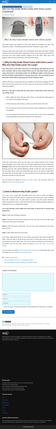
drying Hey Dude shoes (29, 180)
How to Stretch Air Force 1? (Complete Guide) (18, 260)
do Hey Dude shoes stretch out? (29, 250)
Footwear (7, 257)
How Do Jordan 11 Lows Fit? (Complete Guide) (13, 388)
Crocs (3, 410)
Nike (3, 397)
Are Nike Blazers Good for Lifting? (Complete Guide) (20, 262)
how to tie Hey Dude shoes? (15, 182)
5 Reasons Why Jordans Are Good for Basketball (13, 389)
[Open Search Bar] (50, 1)
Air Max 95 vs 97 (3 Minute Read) (10, 384)
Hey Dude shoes (7, 195)
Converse (4, 413)
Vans (3, 407)
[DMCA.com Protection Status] (6, 322)
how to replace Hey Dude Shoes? (21, 252)
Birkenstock (5, 402)
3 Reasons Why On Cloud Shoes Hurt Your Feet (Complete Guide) (17, 382)
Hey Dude (14, 257)
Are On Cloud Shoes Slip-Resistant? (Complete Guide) (14, 386)
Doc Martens (5, 405)
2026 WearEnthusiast (28, 426)
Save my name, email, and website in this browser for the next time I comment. (28, 307)
